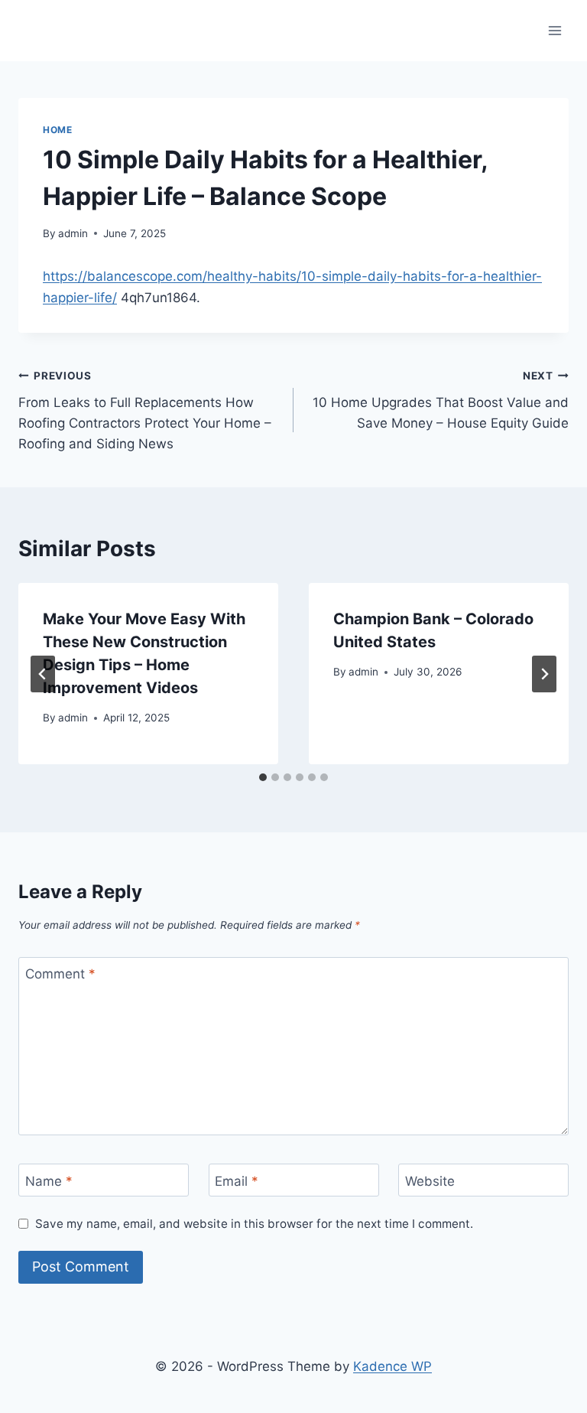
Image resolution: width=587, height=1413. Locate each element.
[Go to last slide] (43, 674)
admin (73, 233)
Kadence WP (392, 1366)
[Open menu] (554, 30)
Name (49, 1180)
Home (57, 129)
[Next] (544, 674)
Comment (60, 974)
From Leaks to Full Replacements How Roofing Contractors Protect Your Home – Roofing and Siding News (144, 410)
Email (236, 1180)
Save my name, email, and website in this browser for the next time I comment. (254, 1223)
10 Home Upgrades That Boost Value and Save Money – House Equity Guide (441, 400)
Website (430, 1180)
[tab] (263, 777)
